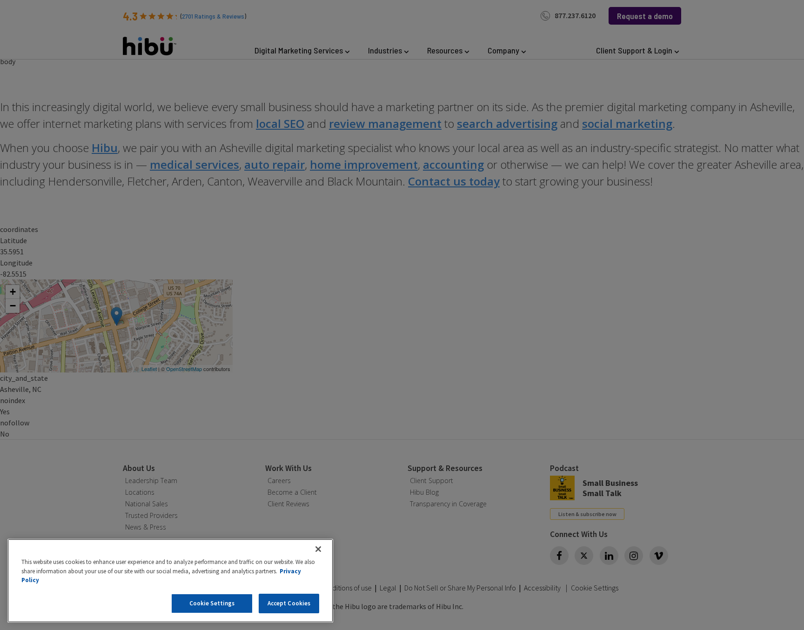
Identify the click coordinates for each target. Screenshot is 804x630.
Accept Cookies (289, 603)
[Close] (318, 549)
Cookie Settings (212, 603)
